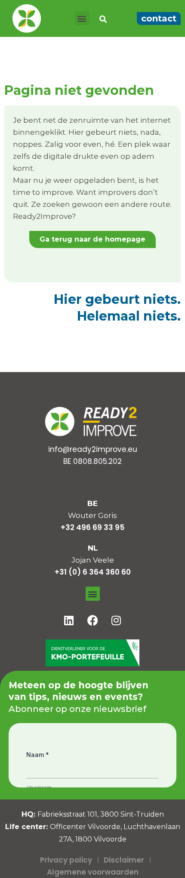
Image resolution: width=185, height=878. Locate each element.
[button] (82, 18)
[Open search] (103, 19)
